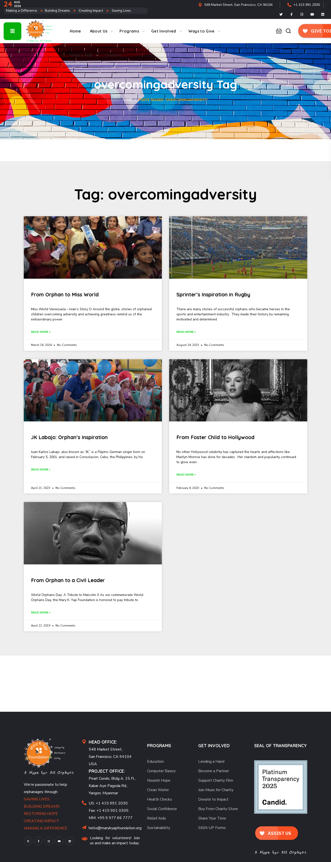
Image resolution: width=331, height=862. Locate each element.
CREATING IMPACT (41, 821)
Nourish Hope (158, 780)
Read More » (40, 332)
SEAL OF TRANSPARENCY (280, 745)
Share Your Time (212, 818)
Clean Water (158, 790)
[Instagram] (302, 14)
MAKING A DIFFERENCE (45, 828)
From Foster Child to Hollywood (215, 437)
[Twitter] (281, 14)
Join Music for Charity (215, 790)
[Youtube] (312, 14)
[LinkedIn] (322, 14)
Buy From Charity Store (218, 809)
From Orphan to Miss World (65, 294)
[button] (277, 31)
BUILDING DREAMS (42, 806)
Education (155, 761)
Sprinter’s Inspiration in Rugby (213, 294)
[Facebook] (291, 14)
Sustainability (158, 827)
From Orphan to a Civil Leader (68, 580)
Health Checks (159, 799)
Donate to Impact (213, 799)
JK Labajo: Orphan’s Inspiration (69, 437)
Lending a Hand (211, 761)
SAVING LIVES (37, 799)
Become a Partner (213, 771)
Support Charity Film (215, 780)
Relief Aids (156, 818)
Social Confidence (162, 809)
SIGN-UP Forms (212, 827)
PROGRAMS (159, 745)
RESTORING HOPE (41, 813)
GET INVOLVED (214, 745)
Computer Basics (161, 771)
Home (127, 100)
